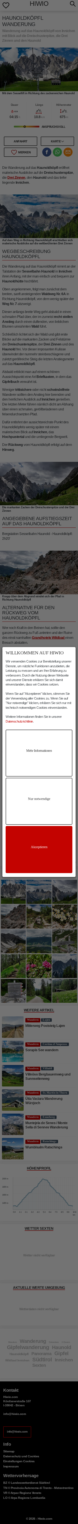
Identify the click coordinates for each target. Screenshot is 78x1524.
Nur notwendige (39, 799)
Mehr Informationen (39, 750)
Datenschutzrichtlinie (19, 721)
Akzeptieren (39, 847)
